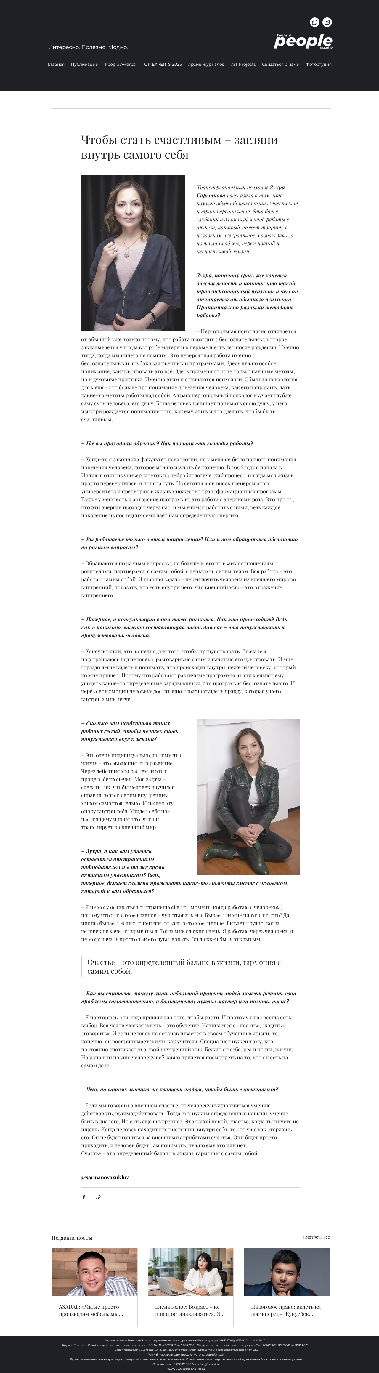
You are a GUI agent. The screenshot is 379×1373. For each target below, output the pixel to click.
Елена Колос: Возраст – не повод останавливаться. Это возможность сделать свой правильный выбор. (190, 1310)
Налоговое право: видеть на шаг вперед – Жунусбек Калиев (286, 1310)
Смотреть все (316, 1237)
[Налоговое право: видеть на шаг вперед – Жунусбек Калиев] (287, 1272)
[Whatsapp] (314, 22)
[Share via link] (98, 1197)
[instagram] (327, 22)
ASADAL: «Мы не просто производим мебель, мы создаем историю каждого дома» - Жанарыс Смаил (91, 1310)
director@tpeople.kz (206, 1364)
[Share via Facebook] (84, 1197)
